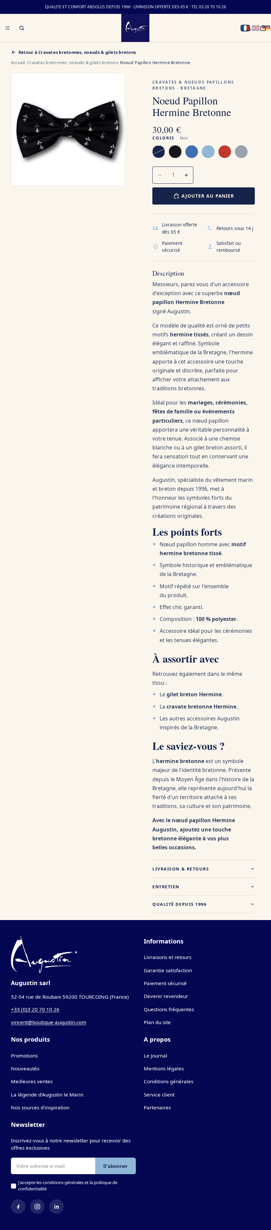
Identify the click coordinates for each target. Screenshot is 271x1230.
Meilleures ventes (32, 1081)
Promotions (24, 1055)
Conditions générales (168, 1081)
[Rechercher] (22, 28)
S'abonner (115, 1166)
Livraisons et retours (167, 957)
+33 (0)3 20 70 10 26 (35, 1009)
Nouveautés (25, 1068)
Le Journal (155, 1055)
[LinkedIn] (56, 1206)
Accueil (18, 62)
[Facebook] (18, 1206)
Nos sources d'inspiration (40, 1107)
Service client (159, 1094)
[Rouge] (224, 151)
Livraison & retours (180, 869)
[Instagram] (37, 1206)
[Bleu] (191, 151)
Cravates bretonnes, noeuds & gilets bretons (72, 62)
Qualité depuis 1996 (179, 904)
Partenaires (157, 1107)
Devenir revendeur (166, 996)
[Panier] (263, 28)
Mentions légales (164, 1068)
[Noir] (175, 151)
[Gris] (241, 151)
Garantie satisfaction (168, 970)
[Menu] (7, 28)
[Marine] (158, 151)
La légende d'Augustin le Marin (47, 1094)
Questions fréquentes (169, 1009)
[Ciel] (208, 151)
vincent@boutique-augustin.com (48, 1022)
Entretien (165, 887)
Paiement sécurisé (165, 983)
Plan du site (157, 1022)
